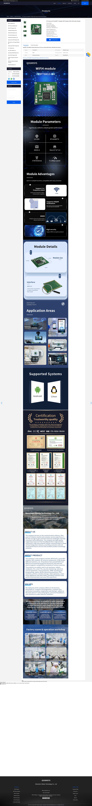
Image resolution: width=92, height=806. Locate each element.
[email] (14, 79)
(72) (13, 37)
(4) (11, 23)
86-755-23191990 (85, 0)
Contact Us (70, 3)
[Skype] (9, 79)
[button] (25, 37)
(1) (12, 50)
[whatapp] (11, 79)
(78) (12, 28)
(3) (11, 48)
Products (59, 3)
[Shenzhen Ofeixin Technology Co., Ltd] (6, 3)
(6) (13, 45)
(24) (13, 58)
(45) (12, 30)
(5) (12, 25)
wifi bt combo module (26, 681)
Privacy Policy (75, 799)
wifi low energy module (34, 681)
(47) (13, 52)
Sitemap (75, 797)
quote (85, 3)
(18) (13, 39)
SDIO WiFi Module (17, 16)
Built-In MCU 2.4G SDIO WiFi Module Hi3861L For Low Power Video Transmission (14, 683)
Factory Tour (75, 791)
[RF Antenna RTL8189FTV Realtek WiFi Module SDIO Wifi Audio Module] (36, 29)
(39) (12, 55)
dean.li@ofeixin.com (75, 0)
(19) (12, 35)
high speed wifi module (42, 681)
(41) (12, 32)
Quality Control (75, 793)
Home (55, 3)
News (75, 795)
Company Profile (75, 789)
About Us (64, 3)
